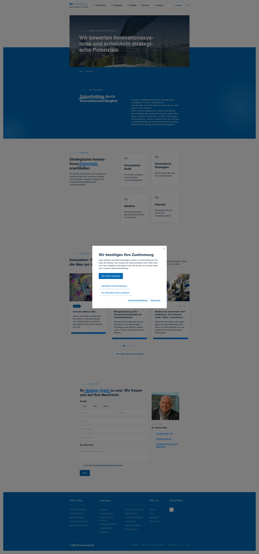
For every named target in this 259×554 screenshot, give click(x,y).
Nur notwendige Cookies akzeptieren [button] (115, 293)
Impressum (155, 300)
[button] (164, 248)
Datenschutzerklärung (137, 300)
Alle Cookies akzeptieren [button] (110, 276)
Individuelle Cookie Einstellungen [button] (114, 286)
